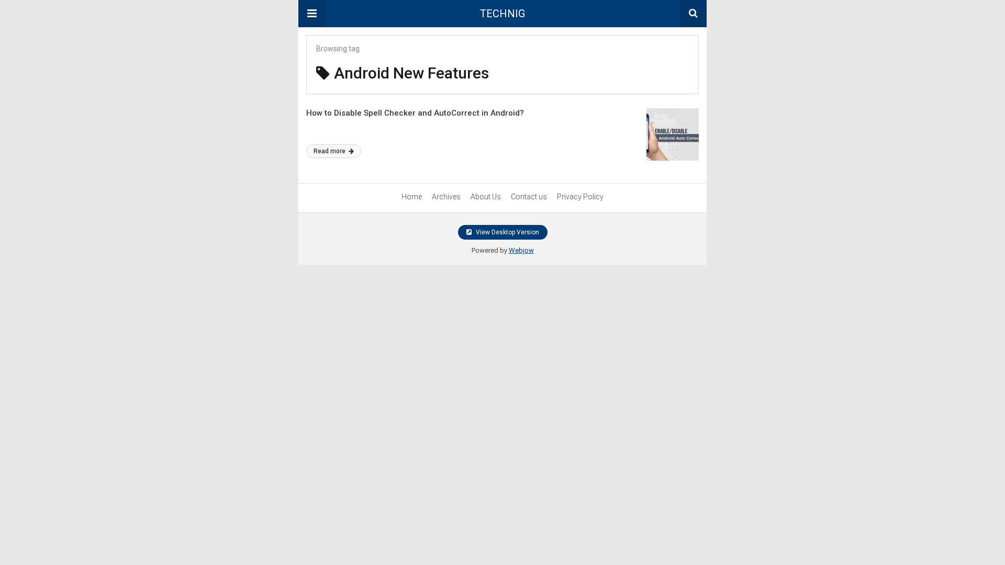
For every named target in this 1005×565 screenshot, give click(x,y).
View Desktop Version (506, 232)
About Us (486, 197)
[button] (312, 13)
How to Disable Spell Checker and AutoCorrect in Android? (415, 113)
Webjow (521, 250)
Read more (330, 151)
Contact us (529, 197)
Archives (446, 197)
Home (411, 197)
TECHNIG (502, 13)
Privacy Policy (580, 197)
